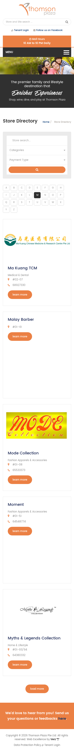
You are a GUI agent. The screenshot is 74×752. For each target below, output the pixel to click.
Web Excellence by (41, 739)
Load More (37, 689)
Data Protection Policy (27, 745)
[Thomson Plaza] (37, 9)
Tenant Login (21, 30)
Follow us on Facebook (49, 30)
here (62, 718)
